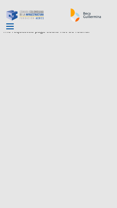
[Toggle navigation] (10, 26)
